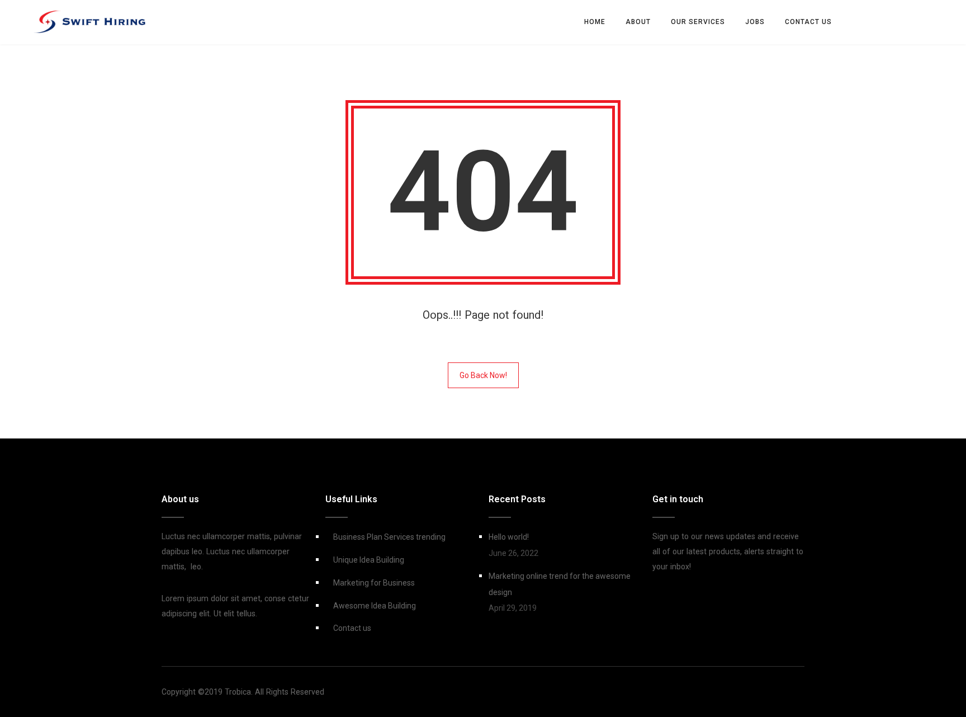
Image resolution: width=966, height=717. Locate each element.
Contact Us (808, 22)
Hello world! (509, 536)
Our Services (698, 22)
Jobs (755, 22)
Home (594, 22)
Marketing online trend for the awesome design (560, 584)
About (638, 22)
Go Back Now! (483, 375)
